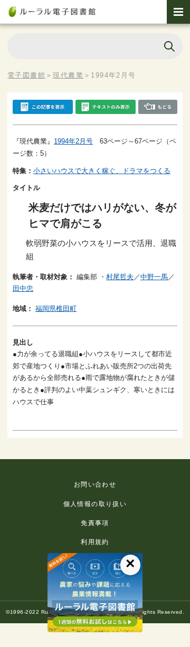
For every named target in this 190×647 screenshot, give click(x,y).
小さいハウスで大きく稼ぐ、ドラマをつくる (101, 171)
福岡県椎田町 (56, 308)
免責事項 (95, 523)
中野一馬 (154, 277)
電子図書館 (26, 75)
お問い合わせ (95, 484)
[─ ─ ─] (178, 12)
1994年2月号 (73, 141)
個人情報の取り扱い (95, 504)
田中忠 (23, 288)
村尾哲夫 (120, 277)
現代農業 (68, 75)
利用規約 (95, 542)
